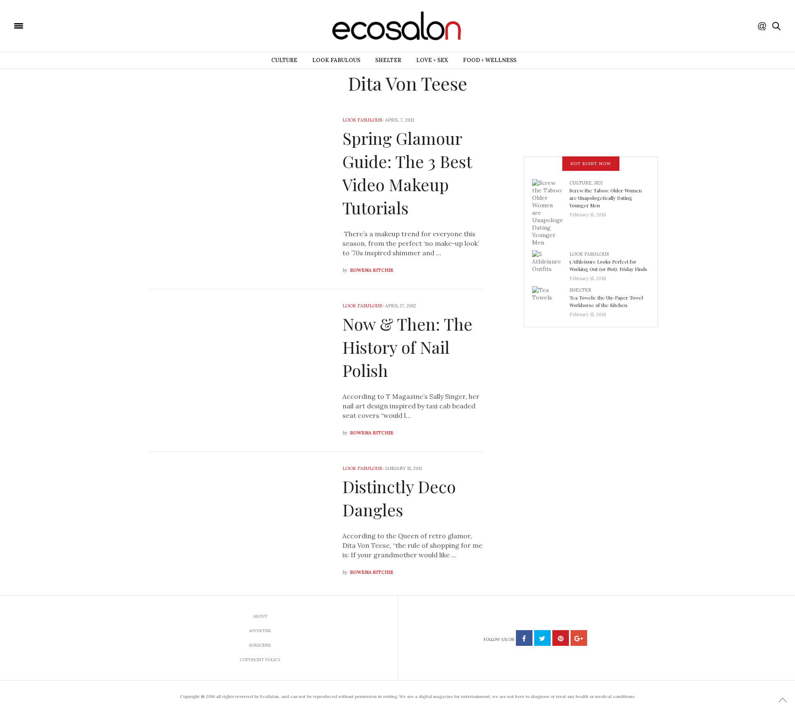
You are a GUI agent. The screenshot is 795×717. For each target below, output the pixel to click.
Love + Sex (432, 60)
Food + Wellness (489, 60)
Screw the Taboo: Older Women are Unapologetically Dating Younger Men (605, 198)
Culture (284, 60)
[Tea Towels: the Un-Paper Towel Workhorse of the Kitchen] (550, 299)
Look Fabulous (336, 60)
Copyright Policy (260, 659)
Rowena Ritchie (371, 270)
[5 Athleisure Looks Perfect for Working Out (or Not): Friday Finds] (550, 263)
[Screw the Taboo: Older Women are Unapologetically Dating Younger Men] (550, 212)
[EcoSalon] (68, 25)
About (260, 616)
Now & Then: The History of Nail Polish (407, 347)
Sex (598, 183)
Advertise (260, 630)
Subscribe (260, 645)
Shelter (388, 60)
